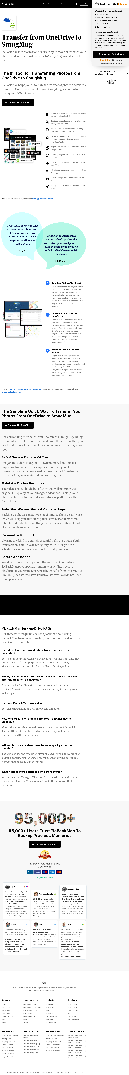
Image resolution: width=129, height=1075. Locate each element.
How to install (72, 1004)
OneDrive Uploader (8, 1051)
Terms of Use (6, 1007)
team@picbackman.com (42, 198)
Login (25, 1019)
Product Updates (29, 1016)
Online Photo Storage (30, 1010)
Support (4, 1022)
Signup (25, 1022)
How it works (50, 1004)
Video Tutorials (73, 1010)
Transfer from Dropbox (31, 1047)
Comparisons (27, 1013)
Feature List (49, 1013)
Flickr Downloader (51, 1039)
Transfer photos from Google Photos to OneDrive (77, 1052)
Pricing (48, 1010)
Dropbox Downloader (53, 1045)
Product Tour (50, 1007)
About (4, 1004)
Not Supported (51, 1022)
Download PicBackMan (19, 102)
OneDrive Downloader (53, 1051)
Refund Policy (6, 1013)
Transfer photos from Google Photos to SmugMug (77, 1042)
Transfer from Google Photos (30, 1037)
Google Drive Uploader (9, 1057)
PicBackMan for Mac (30, 1004)
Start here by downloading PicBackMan (25, 389)
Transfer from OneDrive (31, 1050)
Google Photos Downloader (55, 1035)
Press (3, 1019)
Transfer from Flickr (30, 1041)
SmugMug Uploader (8, 1042)
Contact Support (7, 1016)
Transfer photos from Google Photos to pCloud (77, 1057)
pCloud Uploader (7, 1048)
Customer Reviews (52, 1016)
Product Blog (50, 1019)
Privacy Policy (6, 1010)
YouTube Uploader (8, 1054)
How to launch (72, 1007)
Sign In (84, 4)
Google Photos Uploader (10, 1035)
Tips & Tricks (72, 1016)
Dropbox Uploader (8, 1045)
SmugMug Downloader (53, 1042)
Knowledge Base (73, 1019)
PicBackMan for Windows (32, 1007)
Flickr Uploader (6, 1039)
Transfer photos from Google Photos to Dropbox (77, 1047)
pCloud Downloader (52, 1048)
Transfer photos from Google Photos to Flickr (77, 1037)
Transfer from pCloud (30, 1053)
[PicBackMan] (8, 3)
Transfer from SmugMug (31, 1044)
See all (70, 1061)
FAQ (69, 1013)
